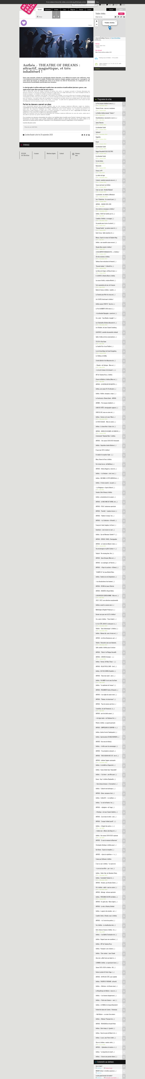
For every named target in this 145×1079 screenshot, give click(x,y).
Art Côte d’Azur (25, 155)
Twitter (109, 5)
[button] (109, 28)
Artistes (56, 9)
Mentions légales (51, 153)
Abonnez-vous (77, 154)
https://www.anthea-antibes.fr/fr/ (103, 52)
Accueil (40, 9)
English (121, 9)
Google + (116, 5)
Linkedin (123, 5)
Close (97, 2)
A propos (36, 153)
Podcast (81, 9)
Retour (39, 16)
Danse (90, 25)
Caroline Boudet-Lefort (32, 134)
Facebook (103, 5)
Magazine (72, 9)
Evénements (48, 9)
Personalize (91, 2)
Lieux (64, 9)
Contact (89, 9)
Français (111, 9)
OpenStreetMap (115, 38)
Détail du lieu (99, 17)
